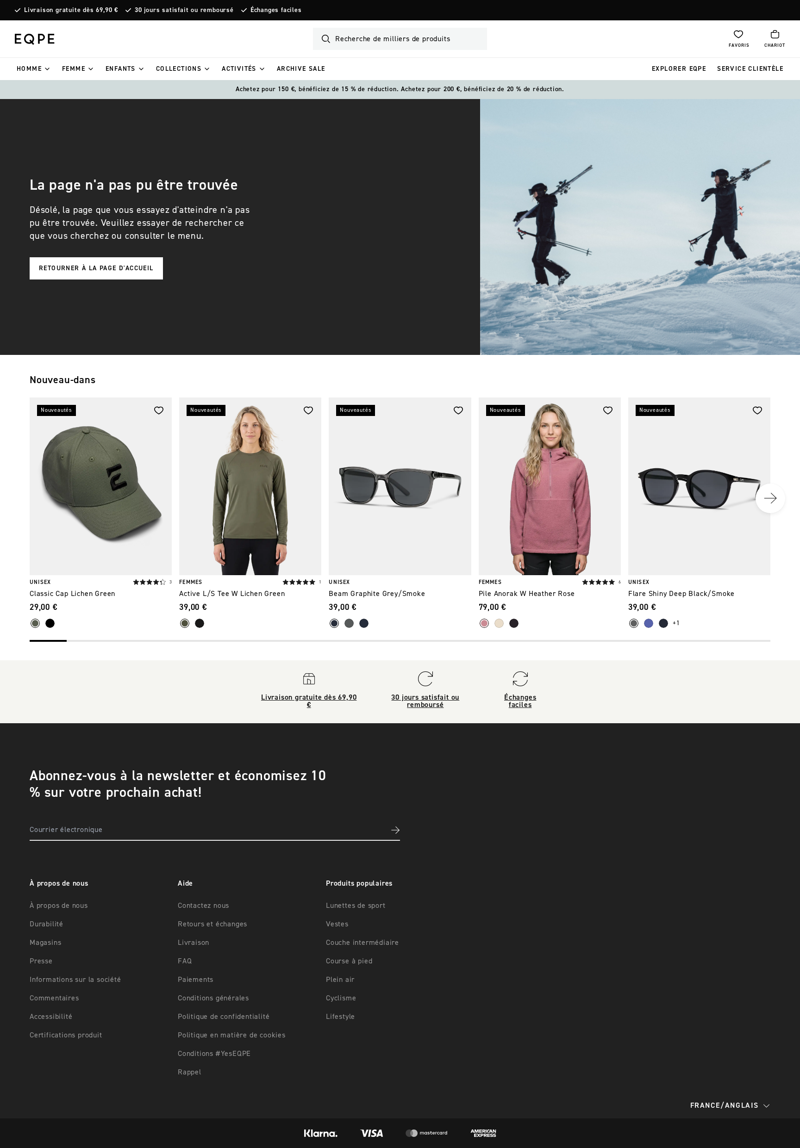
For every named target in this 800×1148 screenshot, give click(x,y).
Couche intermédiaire (362, 942)
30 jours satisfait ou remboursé (184, 10)
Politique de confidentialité (223, 1016)
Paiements (195, 979)
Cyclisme (341, 998)
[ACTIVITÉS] (262, 69)
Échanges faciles (276, 10)
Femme (73, 69)
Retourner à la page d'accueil (96, 268)
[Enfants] (141, 69)
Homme (29, 69)
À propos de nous (59, 905)
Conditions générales (213, 998)
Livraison (193, 942)
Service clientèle (750, 69)
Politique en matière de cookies (232, 1035)
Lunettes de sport (356, 905)
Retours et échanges (212, 924)
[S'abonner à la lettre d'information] (395, 830)
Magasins (45, 942)
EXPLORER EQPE (679, 69)
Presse (41, 961)
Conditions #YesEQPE (214, 1053)
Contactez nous (203, 905)
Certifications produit (66, 1035)
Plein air (340, 979)
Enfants (121, 69)
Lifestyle (340, 1016)
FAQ (185, 961)
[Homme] (47, 69)
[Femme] (90, 69)
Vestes (337, 924)
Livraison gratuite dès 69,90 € (71, 10)
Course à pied (349, 961)
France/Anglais (724, 1105)
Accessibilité (51, 1016)
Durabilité (46, 924)
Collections (178, 69)
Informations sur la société (75, 979)
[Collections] (207, 69)
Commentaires (54, 998)
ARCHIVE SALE (301, 69)
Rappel (189, 1072)
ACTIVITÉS (239, 69)
